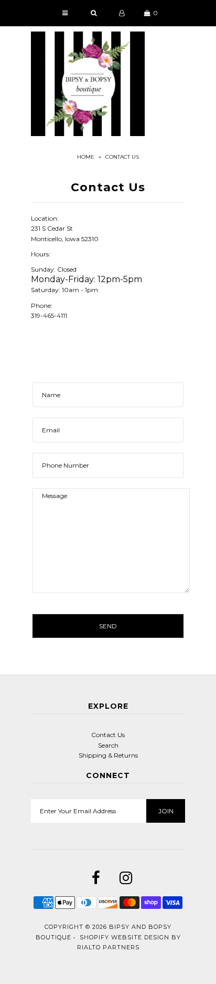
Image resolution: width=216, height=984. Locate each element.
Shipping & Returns (108, 755)
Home (85, 156)
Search (108, 745)
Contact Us (108, 735)
